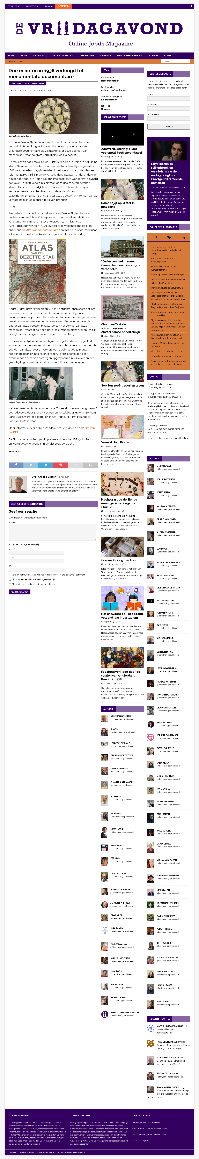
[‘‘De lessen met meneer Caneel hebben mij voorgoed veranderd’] (122, 247)
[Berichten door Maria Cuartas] (104, 949)
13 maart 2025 (110, 683)
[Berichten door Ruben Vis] (104, 804)
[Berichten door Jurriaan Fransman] (150, 881)
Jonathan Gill (165, 492)
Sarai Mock (163, 763)
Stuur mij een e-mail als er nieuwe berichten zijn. (35, 584)
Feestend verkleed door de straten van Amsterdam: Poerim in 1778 (120, 675)
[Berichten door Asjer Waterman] (150, 920)
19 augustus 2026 (111, 211)
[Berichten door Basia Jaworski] (150, 578)
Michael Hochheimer (168, 562)
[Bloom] (150, 1078)
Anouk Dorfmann (166, 532)
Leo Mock (162, 549)
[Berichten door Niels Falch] (150, 894)
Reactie (12, 522)
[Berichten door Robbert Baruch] (104, 894)
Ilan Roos (116, 971)
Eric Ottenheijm (166, 776)
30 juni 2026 (109, 336)
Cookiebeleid (32, 6)
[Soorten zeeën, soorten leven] (122, 371)
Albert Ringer (165, 929)
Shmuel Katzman (120, 958)
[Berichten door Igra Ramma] (104, 934)
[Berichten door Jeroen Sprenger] (104, 906)
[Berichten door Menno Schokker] (150, 805)
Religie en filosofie (128, 55)
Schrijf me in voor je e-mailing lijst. (25, 544)
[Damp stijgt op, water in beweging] (122, 189)
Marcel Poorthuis (167, 957)
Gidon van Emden (166, 708)
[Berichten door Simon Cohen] (104, 836)
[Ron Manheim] (150, 1091)
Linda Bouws (164, 466)
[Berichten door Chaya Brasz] (150, 851)
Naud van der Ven (166, 506)
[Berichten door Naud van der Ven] (150, 510)
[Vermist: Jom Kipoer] (122, 427)
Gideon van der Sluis (168, 588)
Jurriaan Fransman (168, 875)
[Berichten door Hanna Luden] (150, 726)
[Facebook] (191, 6)
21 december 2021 (20, 91)
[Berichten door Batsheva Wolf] (150, 753)
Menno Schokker (166, 801)
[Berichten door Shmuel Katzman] (104, 962)
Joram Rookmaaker (168, 735)
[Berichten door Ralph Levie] (104, 988)
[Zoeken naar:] (175, 61)
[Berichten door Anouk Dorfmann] (150, 539)
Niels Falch (163, 890)
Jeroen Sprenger (120, 903)
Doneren (63, 6)
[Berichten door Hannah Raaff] (150, 992)
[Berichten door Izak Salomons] (150, 642)
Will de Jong (164, 831)
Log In (167, 55)
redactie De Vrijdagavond (125, 1012)
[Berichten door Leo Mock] (150, 553)
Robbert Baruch (120, 889)
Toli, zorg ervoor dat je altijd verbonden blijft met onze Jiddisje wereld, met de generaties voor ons (168, 295)
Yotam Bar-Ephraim (168, 903)
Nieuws (37, 55)
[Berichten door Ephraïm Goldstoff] (104, 759)
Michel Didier (118, 997)
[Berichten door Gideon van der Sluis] (150, 591)
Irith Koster (164, 943)
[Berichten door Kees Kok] (104, 864)
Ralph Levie (117, 984)
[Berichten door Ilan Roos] (104, 975)
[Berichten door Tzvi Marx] (150, 629)
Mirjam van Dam (165, 600)
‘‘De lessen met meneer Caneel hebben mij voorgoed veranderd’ (121, 265)
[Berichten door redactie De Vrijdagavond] (104, 1016)
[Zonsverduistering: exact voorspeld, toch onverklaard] (122, 134)
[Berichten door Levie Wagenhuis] (150, 672)
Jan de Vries (163, 789)
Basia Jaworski (165, 575)
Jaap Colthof (118, 873)
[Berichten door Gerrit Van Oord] (150, 523)
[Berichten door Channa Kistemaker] (104, 787)
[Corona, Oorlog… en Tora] (122, 547)
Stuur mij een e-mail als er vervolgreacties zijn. (34, 579)
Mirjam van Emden (167, 860)
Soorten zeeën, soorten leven (122, 385)
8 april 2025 (109, 622)
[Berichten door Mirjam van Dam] (150, 601)
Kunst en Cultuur (60, 55)
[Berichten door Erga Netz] (104, 919)
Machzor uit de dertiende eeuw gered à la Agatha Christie (119, 503)
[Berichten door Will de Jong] (150, 834)
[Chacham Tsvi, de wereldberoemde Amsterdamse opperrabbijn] (122, 308)
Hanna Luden (164, 722)
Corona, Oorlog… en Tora (118, 560)
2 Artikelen (64, 477)
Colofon (153, 55)
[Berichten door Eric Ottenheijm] (150, 779)
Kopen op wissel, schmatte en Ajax (167, 275)
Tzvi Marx (162, 625)
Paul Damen (163, 814)
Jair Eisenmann (119, 768)
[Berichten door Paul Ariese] (150, 1007)
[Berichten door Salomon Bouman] (104, 720)
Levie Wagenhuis (166, 668)
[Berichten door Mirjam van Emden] (150, 866)
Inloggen (48, 6)
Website (12, 566)
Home (11, 55)
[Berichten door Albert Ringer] (150, 933)
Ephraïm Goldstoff (121, 755)
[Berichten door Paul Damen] (150, 821)
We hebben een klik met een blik (166, 351)
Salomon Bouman (120, 716)
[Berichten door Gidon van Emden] (150, 713)
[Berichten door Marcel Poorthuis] (150, 962)
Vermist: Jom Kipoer (115, 442)
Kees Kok (115, 858)
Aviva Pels (116, 813)
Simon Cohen (117, 829)
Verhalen (105, 55)
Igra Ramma (116, 928)
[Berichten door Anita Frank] (104, 849)
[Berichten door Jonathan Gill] (150, 497)
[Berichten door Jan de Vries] (150, 792)
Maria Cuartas (118, 944)
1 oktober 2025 (110, 446)
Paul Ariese (163, 1002)
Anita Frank (117, 845)
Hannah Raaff (164, 985)
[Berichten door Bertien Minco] (150, 659)
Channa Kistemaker (121, 782)
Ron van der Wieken (168, 695)
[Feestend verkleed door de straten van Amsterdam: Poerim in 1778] (122, 657)
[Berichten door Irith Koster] (150, 948)
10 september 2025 (112, 564)
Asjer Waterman (166, 916)
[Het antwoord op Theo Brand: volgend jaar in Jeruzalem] (122, 598)
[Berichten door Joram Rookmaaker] (150, 739)
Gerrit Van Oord (166, 519)
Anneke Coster (38, 91)
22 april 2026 (109, 389)
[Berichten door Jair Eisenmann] (104, 773)
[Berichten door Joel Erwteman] (150, 483)
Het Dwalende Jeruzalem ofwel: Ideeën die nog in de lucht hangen (166, 250)
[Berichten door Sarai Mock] (150, 766)
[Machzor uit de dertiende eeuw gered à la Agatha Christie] (122, 484)
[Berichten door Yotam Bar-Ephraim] (150, 907)
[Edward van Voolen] (150, 1063)
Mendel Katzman (166, 682)
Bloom (114, 729)
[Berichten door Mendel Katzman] (150, 685)
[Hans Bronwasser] (150, 1046)
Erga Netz (116, 915)
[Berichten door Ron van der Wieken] (150, 698)
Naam (11, 549)
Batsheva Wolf (165, 748)
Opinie (23, 55)
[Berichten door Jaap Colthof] (104, 880)
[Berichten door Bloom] (104, 734)
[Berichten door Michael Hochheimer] (150, 566)
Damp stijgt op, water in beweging (167, 356)
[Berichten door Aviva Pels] (104, 820)
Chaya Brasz (164, 844)
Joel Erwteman (166, 479)
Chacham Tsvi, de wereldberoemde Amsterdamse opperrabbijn (120, 328)
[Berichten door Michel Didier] (104, 1003)
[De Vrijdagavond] (99, 51)
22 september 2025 (112, 511)
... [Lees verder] (120, 171)
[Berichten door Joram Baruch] (150, 615)
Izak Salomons (165, 638)
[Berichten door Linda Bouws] (150, 470)
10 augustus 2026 (111, 273)
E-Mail (11, 558)
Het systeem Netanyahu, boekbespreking (172, 1029)
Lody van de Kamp (120, 743)
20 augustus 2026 (111, 157)
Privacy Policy (14, 6)
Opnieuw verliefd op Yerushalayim (167, 288)
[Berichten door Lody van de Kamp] (104, 744)
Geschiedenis (86, 55)
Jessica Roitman (166, 971)
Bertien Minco (165, 652)
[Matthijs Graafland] (150, 1030)
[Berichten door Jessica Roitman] (150, 976)
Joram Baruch (165, 613)
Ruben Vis (115, 796)
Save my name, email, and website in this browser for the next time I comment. (48, 575)
